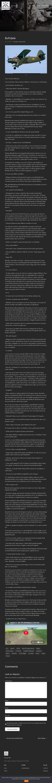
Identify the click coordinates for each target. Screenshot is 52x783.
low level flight (22, 653)
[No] (50, 779)
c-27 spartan (18, 651)
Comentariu (8, 681)
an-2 (7, 648)
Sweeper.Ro (14, 5)
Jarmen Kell (22, 41)
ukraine (43, 653)
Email (7, 708)
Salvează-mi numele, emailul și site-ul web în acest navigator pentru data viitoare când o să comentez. (26, 724)
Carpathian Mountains (28, 651)
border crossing (9, 651)
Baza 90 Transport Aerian (28, 648)
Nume (7, 700)
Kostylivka (14, 653)
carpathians (38, 651)
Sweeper (16, 41)
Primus (37, 653)
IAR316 (7, 653)
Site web (7, 715)
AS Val (18, 648)
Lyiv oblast (30, 653)
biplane (38, 648)
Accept (26, 781)
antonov (12, 648)
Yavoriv (8, 656)
